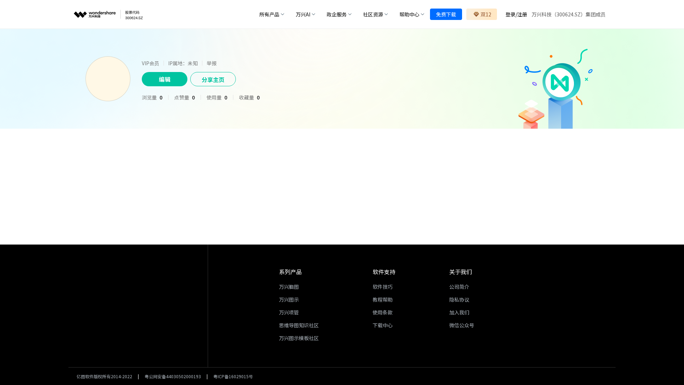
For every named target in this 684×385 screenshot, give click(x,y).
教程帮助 (383, 299)
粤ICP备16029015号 (233, 376)
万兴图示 (289, 299)
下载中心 (383, 325)
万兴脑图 (289, 286)
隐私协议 (459, 299)
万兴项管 (289, 312)
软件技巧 (383, 286)
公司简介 (459, 286)
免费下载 (446, 14)
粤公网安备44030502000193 (173, 376)
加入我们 (459, 312)
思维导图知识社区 (299, 325)
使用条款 (383, 312)
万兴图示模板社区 (299, 338)
